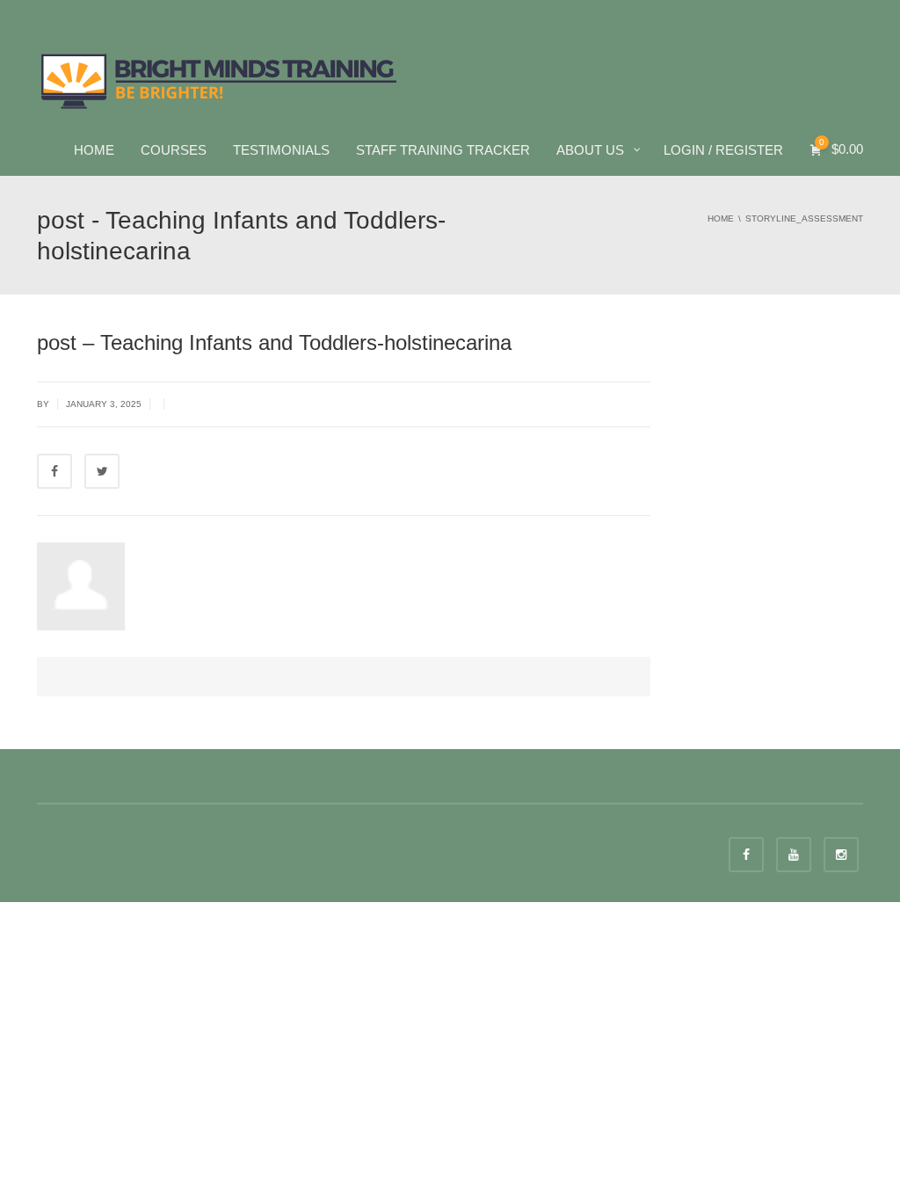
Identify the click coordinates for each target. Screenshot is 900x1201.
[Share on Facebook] (54, 471)
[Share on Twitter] (102, 471)
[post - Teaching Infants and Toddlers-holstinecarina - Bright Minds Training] (219, 79)
